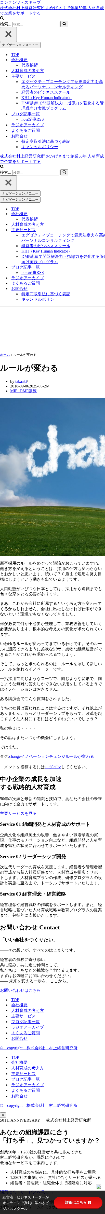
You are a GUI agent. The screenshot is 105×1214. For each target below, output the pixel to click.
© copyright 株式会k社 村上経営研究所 (38, 1048)
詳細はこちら (76, 1202)
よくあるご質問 (25, 130)
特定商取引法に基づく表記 (45, 141)
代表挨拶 (29, 65)
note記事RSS (32, 119)
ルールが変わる (79, 756)
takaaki (21, 381)
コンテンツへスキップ (20, 2)
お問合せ (19, 1038)
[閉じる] (8, 34)
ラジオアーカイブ (27, 125)
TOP (15, 54)
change (15, 756)
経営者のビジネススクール (45, 92)
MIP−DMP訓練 (23, 391)
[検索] (2, 18)
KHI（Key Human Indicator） (46, 97)
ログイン (53, 767)
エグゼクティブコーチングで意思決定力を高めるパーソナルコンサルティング (62, 84)
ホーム (5, 355)
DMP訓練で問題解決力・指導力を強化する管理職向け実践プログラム (62, 105)
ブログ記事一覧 (25, 1022)
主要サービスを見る (18, 813)
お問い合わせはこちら (20, 990)
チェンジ (57, 756)
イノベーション (35, 756)
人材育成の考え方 (27, 70)
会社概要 (19, 1005)
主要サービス (23, 1016)
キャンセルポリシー (39, 147)
